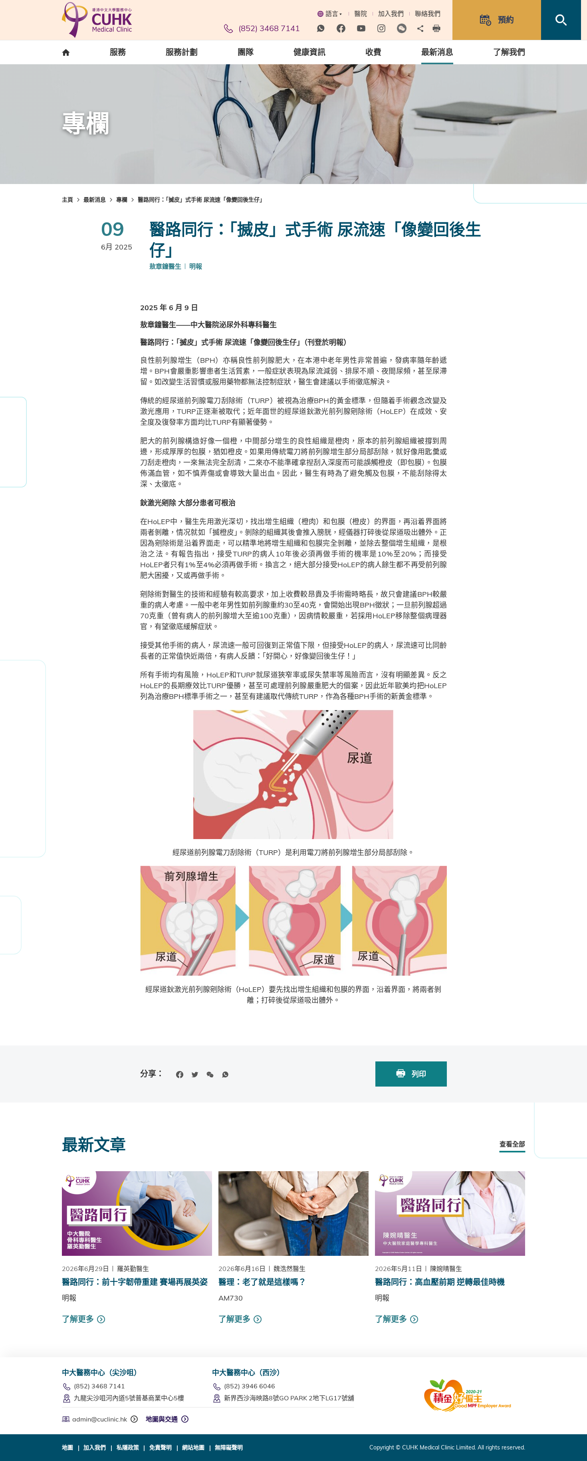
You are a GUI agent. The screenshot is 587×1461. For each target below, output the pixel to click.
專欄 (121, 199)
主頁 (67, 199)
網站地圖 (193, 1447)
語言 (331, 14)
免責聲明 (160, 1447)
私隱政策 (128, 1447)
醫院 (360, 14)
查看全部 (512, 1144)
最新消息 (94, 199)
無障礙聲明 (229, 1447)
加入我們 (391, 14)
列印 (418, 1074)
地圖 (67, 1447)
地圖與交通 (162, 1419)
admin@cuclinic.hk (99, 1419)
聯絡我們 (427, 14)
